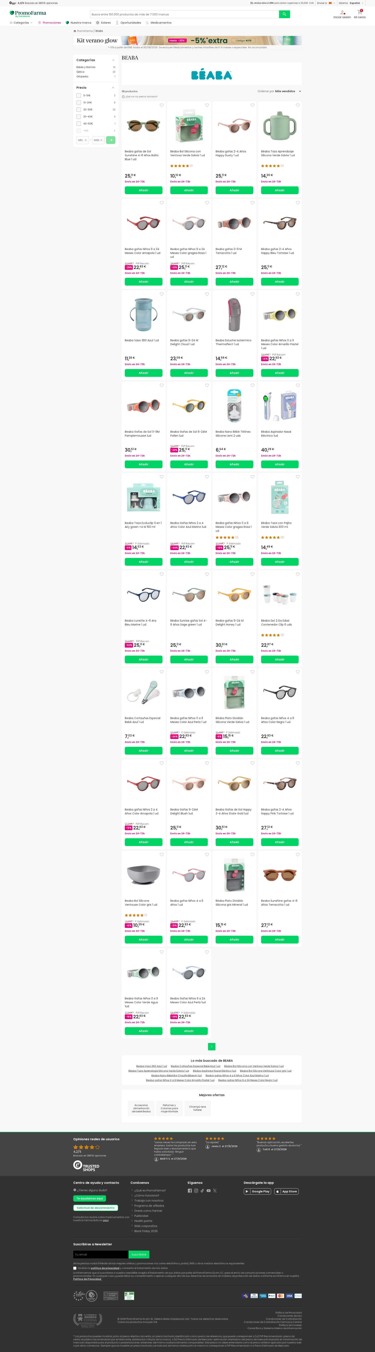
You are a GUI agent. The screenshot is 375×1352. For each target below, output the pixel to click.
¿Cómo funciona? (146, 1195)
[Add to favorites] (162, 105)
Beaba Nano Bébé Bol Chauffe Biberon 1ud (176, 1075)
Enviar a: (322, 3)
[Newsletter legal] (75, 1268)
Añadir (143, 190)
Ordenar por (266, 91)
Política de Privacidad (87, 1279)
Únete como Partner (148, 1211)
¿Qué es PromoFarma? (150, 1190)
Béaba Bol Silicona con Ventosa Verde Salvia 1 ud (254, 1066)
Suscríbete (139, 1254)
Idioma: (349, 3)
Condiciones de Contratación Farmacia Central (273, 1322)
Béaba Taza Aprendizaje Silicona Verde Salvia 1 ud (159, 1070)
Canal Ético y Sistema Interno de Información (274, 1328)
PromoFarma (85, 31)
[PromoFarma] (27, 14)
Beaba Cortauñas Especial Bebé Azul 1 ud (195, 1066)
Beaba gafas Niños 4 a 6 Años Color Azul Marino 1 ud (237, 1075)
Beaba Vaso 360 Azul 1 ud (151, 1066)
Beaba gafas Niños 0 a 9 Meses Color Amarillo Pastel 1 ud (180, 1080)
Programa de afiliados (149, 1206)
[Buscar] (284, 14)
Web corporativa (145, 1226)
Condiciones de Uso (290, 1315)
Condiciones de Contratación (284, 1319)
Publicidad (141, 1216)
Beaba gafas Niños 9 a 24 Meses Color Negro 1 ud (248, 1080)
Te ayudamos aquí (89, 1198)
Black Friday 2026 (146, 1231)
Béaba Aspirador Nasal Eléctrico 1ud (214, 1070)
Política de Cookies (290, 1325)
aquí (106, 1220)
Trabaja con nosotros (148, 1201)
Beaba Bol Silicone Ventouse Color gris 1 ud (265, 1070)
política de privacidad (105, 1268)
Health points (143, 1221)
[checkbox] (95, 95)
